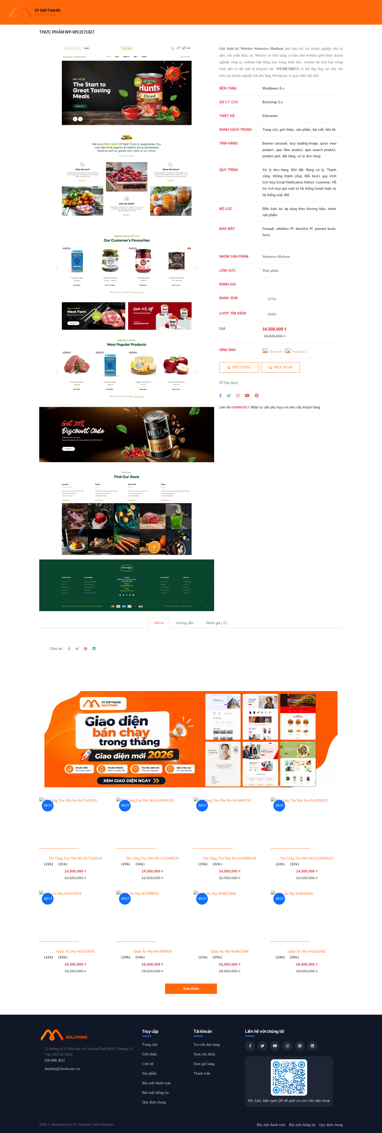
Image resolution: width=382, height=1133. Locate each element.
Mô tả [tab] (159, 623)
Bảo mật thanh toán (156, 1083)
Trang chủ (149, 1045)
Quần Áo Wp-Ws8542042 (307, 951)
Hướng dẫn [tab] (185, 623)
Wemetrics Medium (276, 256)
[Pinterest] (257, 395)
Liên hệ (147, 1064)
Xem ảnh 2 (299, 351)
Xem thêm (191, 989)
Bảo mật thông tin (155, 1093)
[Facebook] (220, 395)
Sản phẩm (149, 1073)
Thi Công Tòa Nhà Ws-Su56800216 (229, 858)
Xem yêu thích (204, 1054)
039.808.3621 (55, 1060)
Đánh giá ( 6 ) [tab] (216, 623)
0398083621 (240, 407)
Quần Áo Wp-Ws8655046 (229, 951)
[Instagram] (238, 395)
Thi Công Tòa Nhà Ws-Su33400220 (152, 858)
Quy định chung (154, 1102)
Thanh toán (202, 1073)
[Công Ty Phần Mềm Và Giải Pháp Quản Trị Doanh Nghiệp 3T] (88, 1035)
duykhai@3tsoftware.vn (62, 1069)
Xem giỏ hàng (204, 1064)
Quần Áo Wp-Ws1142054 (75, 951)
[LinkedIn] (312, 1046)
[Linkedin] (94, 648)
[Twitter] (229, 395)
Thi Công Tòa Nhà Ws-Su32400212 (306, 858)
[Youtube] (247, 395)
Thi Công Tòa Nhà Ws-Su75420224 (75, 858)
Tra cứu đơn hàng (207, 1045)
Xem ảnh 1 (276, 351)
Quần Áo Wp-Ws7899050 (152, 951)
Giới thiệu (149, 1054)
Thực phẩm (270, 270)
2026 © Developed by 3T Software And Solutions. (76, 1125)
